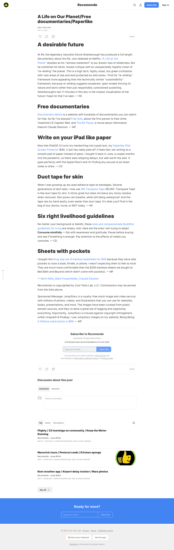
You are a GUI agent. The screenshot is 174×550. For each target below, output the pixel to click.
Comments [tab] (44, 389)
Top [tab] (40, 423)
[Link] (34, 44)
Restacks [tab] (55, 389)
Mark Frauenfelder (66, 278)
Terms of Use (100, 355)
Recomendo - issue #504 (49, 456)
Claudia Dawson (89, 278)
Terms (93, 530)
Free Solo (77, 118)
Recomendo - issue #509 (49, 475)
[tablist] (49, 389)
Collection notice (105, 530)
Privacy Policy (107, 358)
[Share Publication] (140, 5)
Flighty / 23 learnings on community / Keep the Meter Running (72, 432)
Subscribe (152, 5)
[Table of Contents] (3, 275)
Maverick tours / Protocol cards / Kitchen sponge (69, 452)
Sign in (165, 5)
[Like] (40, 36)
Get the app (100, 537)
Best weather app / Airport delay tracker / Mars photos (73, 471)
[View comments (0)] (46, 36)
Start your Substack (80, 537)
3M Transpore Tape (93, 189)
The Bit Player (85, 122)
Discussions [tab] (58, 423)
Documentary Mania (50, 114)
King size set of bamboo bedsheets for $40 (79, 259)
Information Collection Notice (86, 358)
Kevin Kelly (47, 278)
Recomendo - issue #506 (49, 437)
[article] (87, 437)
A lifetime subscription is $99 (55, 321)
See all (43, 489)
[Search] (134, 5)
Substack (73, 544)
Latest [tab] (48, 423)
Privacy (86, 530)
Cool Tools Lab (44, 27)
